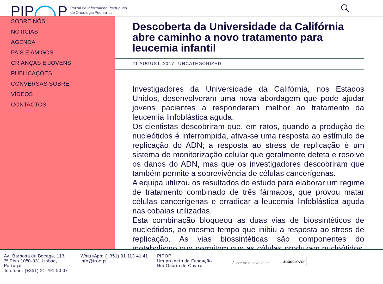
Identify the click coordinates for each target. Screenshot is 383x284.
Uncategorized (199, 63)
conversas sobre (40, 83)
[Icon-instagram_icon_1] (328, 263)
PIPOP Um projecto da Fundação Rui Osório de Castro (184, 261)
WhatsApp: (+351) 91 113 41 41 (114, 256)
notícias (24, 31)
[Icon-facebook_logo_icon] (370, 263)
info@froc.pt (94, 260)
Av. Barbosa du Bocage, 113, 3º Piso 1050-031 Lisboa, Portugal (35, 261)
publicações (31, 73)
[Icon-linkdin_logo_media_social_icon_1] (349, 263)
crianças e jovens (41, 63)
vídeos (22, 94)
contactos (28, 104)
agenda (23, 42)
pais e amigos (32, 52)
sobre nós (28, 21)
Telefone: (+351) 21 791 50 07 (36, 270)
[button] (363, 8)
